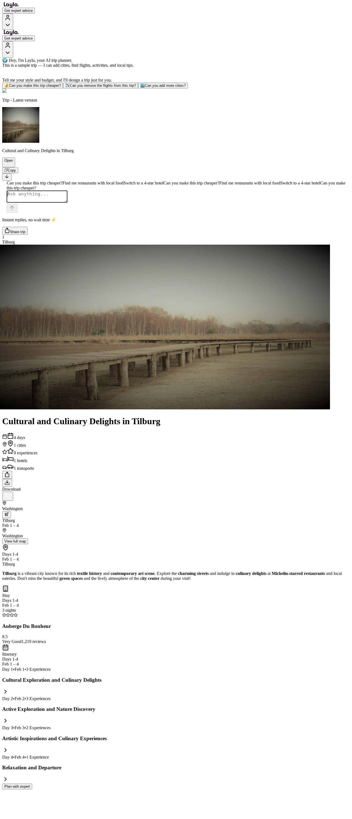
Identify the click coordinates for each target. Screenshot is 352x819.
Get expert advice (18, 11)
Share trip (17, 232)
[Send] (12, 208)
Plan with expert (17, 786)
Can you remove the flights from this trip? (100, 85)
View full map (15, 541)
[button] (6, 164)
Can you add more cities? (163, 85)
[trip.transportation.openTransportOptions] (6, 514)
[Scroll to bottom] (7, 177)
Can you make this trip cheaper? (32, 85)
